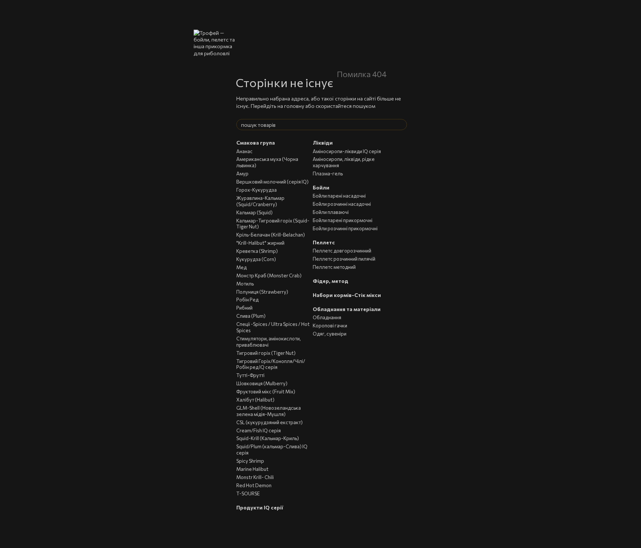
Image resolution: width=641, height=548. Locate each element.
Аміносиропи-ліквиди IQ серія (347, 151)
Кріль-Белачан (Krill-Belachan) (270, 235)
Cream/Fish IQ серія (258, 430)
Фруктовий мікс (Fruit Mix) (265, 392)
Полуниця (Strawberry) (262, 292)
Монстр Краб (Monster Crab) (269, 275)
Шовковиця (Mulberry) (261, 383)
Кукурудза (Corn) (256, 259)
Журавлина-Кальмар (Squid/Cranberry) (260, 201)
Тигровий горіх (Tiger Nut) (266, 353)
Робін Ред (247, 300)
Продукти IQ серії (259, 507)
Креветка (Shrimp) (257, 251)
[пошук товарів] (401, 124)
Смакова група (255, 142)
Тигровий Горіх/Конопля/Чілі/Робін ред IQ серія (270, 364)
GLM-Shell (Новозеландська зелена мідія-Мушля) (268, 411)
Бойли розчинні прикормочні (345, 228)
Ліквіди (323, 142)
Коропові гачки (330, 326)
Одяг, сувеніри (329, 334)
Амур (242, 173)
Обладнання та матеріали (347, 309)
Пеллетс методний (334, 267)
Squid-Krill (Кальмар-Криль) (267, 438)
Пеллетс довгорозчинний (342, 251)
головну (294, 106)
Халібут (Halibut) (255, 400)
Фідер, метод (330, 281)
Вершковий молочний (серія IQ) (272, 182)
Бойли (321, 187)
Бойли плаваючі (331, 212)
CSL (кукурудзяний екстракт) (269, 422)
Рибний (244, 308)
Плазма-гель (328, 173)
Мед (241, 267)
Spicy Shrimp (250, 461)
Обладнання (327, 317)
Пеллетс (324, 242)
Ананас (244, 151)
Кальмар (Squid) (254, 212)
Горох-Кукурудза (256, 190)
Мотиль (245, 284)
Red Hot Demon (254, 485)
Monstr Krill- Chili (255, 477)
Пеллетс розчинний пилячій (344, 259)
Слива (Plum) (251, 316)
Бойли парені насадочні (339, 196)
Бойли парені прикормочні (342, 220)
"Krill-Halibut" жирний (260, 243)
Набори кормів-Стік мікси (347, 295)
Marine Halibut (252, 469)
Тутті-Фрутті (250, 375)
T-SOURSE (248, 493)
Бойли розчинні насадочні (342, 204)
